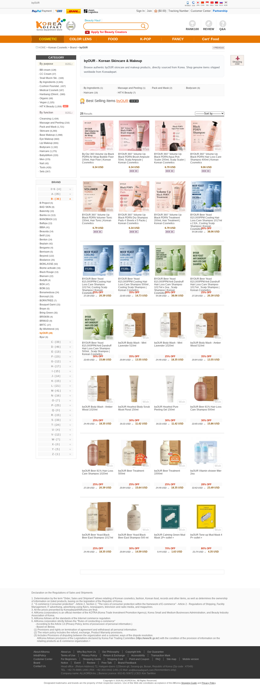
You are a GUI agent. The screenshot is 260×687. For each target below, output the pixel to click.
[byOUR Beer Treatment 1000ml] (170, 467)
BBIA (42, 227)
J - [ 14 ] (56, 376)
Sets (42, 171)
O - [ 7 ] (56, 400)
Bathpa (44, 223)
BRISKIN (44, 316)
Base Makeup (47, 134)
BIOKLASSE (46, 264)
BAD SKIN (45, 207)
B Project (45, 203)
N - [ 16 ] (55, 395)
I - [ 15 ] (56, 371)
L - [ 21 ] (55, 385)
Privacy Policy (89, 655)
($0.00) (162, 10)
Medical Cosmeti (49, 90)
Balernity (44, 211)
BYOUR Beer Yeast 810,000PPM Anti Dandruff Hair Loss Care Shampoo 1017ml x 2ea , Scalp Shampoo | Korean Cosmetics (168, 285)
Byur (42, 337)
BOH (42, 284)
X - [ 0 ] (56, 444)
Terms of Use (68, 655)
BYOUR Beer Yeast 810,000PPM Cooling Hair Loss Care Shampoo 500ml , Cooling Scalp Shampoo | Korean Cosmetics (134, 284)
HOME (42, 47)
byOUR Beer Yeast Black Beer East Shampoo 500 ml (133, 536)
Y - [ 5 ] (56, 449)
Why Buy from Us (86, 651)
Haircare (44, 151)
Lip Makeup (46, 143)
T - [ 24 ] (55, 424)
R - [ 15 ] (55, 415)
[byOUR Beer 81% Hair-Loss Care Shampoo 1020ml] (98, 467)
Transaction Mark (160, 655)
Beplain (44, 243)
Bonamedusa (47, 292)
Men (42, 159)
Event (77, 662)
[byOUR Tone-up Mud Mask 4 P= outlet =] (206, 531)
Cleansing (45, 118)
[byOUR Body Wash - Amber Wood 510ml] (206, 339)
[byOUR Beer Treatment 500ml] (134, 467)
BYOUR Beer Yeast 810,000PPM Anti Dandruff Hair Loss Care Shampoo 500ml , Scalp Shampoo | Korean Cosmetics (96, 348)
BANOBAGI (46, 219)
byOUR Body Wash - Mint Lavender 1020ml (168, 344)
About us (66, 651)
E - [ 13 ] (55, 351)
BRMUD (44, 320)
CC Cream (45, 74)
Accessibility (138, 655)
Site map (171, 659)
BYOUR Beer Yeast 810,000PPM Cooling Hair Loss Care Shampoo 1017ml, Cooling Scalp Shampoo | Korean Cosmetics (96, 285)
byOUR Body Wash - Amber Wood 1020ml (97, 408)
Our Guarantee (155, 651)
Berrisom (45, 251)
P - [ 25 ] (55, 405)
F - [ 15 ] (55, 356)
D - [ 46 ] (55, 346)
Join (149, 10)
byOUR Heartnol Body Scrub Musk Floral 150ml (134, 408)
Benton (44, 239)
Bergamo (45, 247)
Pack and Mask (48, 126)
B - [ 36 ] (56, 199)
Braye (43, 308)
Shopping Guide (92, 659)
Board (37, 662)
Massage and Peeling (52, 122)
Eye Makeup (46, 139)
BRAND (56, 182)
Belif (42, 235)
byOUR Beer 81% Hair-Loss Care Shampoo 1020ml (97, 472)
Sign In (140, 10)
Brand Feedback (127, 662)
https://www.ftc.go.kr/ (147, 638)
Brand (73, 47)
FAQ (158, 659)
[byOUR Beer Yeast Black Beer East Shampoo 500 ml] (134, 531)
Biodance (45, 259)
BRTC (43, 324)
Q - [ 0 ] (56, 410)
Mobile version (191, 659)
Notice (64, 662)
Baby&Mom (46, 155)
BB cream (45, 69)
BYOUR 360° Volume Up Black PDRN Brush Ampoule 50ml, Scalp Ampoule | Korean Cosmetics (134, 158)
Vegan (43, 102)
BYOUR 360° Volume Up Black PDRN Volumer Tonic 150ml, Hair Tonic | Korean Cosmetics (97, 219)
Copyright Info (133, 651)
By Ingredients (47, 82)
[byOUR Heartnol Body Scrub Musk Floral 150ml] (134, 403)
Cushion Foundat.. (50, 86)
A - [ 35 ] (55, 194)
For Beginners (69, 659)
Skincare (44, 130)
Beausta (44, 231)
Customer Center (201, 10)
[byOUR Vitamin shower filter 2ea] (206, 467)
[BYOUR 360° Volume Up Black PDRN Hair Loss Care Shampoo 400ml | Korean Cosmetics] (206, 150)
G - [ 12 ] (55, 361)
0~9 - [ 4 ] (56, 189)
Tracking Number (178, 10)
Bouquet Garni (48, 304)
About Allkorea (42, 651)
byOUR (83, 47)
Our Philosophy (110, 651)
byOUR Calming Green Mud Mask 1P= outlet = (169, 536)
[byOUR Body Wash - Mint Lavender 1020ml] (170, 339)
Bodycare (45, 147)
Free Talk (107, 662)
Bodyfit (43, 280)
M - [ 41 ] (56, 390)
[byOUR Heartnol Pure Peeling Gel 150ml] (170, 403)
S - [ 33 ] (55, 420)
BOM (42, 288)
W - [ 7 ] (56, 439)
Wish (110, 149)
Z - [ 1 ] (56, 454)
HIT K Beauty (47, 106)
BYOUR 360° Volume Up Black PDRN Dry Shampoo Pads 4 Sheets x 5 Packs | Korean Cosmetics (133, 219)
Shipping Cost (115, 659)
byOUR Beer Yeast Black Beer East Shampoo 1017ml (97, 536)
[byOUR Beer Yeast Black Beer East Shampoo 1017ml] (98, 531)
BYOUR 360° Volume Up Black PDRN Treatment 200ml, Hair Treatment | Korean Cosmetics (168, 219)
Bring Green (46, 312)
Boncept (44, 296)
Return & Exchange (114, 655)
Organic (44, 98)
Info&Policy (40, 655)
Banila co (45, 215)
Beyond (44, 255)
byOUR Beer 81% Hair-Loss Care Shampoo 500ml (205, 408)
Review (91, 662)
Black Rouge (47, 272)
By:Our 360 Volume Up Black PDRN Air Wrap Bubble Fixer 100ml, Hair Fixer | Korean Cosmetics (98, 158)
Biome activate (48, 268)
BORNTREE (46, 300)
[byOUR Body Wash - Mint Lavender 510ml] (134, 339)
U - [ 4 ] (56, 429)
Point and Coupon (139, 659)
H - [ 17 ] (55, 366)
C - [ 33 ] (55, 342)
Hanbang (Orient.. (49, 94)
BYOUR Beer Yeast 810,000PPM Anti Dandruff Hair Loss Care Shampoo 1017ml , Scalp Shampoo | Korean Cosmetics (205, 284)
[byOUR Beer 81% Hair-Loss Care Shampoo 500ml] (206, 403)
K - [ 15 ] (55, 381)
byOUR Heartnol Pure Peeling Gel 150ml (166, 408)
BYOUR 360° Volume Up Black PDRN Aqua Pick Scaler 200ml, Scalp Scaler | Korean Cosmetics (169, 158)
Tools (43, 167)
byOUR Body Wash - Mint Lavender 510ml (132, 344)
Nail (42, 163)
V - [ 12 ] (55, 434)
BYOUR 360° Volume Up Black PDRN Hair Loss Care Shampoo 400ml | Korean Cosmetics (205, 158)
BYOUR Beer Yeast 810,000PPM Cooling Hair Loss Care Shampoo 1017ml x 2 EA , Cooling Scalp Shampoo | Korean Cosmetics (206, 221)
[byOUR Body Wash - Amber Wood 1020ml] (98, 403)
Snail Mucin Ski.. (49, 78)
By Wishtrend (47, 329)
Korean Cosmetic (57, 47)
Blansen (44, 276)
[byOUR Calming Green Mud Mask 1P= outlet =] (170, 531)
